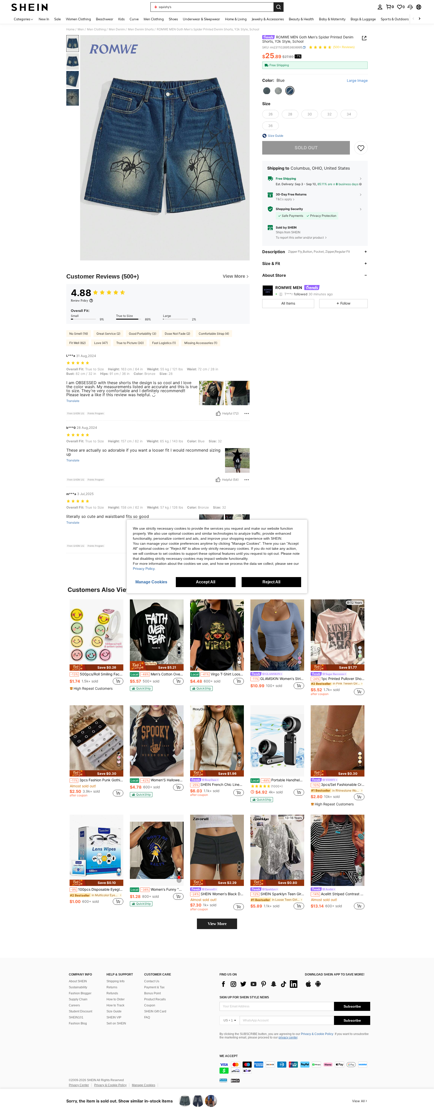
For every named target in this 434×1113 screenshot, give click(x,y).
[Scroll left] (413, 19)
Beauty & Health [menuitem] (301, 19)
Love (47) (101, 343)
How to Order (115, 999)
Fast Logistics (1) (164, 343)
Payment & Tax (154, 987)
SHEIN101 (76, 1017)
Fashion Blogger (80, 993)
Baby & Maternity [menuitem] (332, 19)
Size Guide (114, 1011)
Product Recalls (155, 999)
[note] (96, 667)
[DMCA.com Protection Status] (235, 1080)
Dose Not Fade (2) (177, 333)
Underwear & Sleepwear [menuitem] (201, 19)
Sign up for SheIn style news (244, 997)
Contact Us (151, 981)
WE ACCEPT (229, 1056)
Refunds (112, 993)
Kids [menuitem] (121, 19)
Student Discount (80, 1011)
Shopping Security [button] (289, 209)
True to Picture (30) (130, 343)
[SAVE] (361, 148)
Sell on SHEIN (116, 1023)
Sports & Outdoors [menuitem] (395, 19)
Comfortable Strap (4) (214, 333)
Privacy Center (79, 1085)
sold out (306, 147)
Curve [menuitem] (134, 19)
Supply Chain (78, 999)
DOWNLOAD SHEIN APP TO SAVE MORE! (334, 974)
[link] (390, 7)
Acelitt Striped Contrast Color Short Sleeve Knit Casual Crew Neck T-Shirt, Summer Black (338, 894)
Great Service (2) (108, 333)
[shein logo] (29, 7)
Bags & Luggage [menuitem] (363, 19)
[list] (260, 984)
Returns (111, 987)
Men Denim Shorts (141, 29)
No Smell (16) (78, 333)
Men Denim (117, 29)
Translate (72, 401)
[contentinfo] (295, 1068)
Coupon (149, 1005)
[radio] (266, 90)
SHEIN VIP (113, 1017)
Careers (74, 1005)
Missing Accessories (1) (200, 343)
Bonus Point (152, 993)
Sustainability (78, 987)
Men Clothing (96, 29)
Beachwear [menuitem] (104, 19)
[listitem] (96, 647)
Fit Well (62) (77, 343)
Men (81, 29)
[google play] (317, 986)
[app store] (308, 986)
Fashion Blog (78, 1023)
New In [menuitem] (44, 19)
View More (217, 924)
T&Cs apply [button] (284, 199)
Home (70, 29)
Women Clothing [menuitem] (78, 19)
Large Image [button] (357, 81)
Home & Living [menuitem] (236, 19)
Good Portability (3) (142, 333)
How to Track (115, 1005)
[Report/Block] (247, 413)
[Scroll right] (419, 19)
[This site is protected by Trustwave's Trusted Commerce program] (223, 1080)
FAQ (147, 1017)
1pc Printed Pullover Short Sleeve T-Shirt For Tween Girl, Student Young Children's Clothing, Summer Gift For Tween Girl (338, 679)
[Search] (279, 7)
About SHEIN (78, 981)
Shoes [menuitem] (173, 19)
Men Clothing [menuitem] (154, 19)
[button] (410, 7)
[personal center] (380, 7)
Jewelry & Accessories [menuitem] (268, 19)
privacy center (288, 1037)
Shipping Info (115, 981)
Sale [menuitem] (57, 19)
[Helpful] (218, 413)
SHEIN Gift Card (155, 1011)
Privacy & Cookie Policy (317, 1034)
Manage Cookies (143, 1085)
